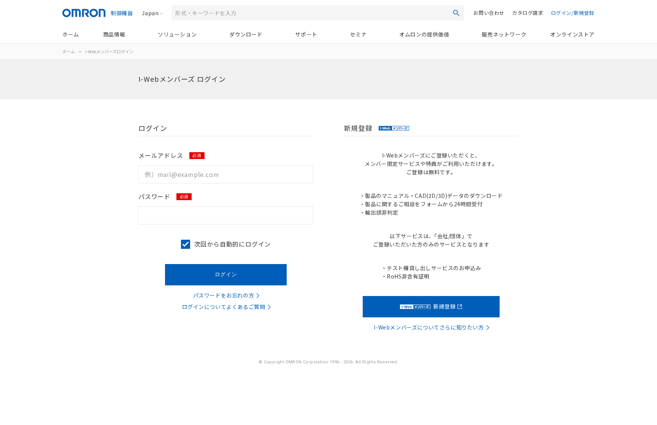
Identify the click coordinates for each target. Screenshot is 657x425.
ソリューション (177, 34)
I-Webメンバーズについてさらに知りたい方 (429, 327)
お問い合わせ (489, 12)
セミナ (358, 34)
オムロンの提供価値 (424, 34)
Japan (150, 13)
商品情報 (114, 34)
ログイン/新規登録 (572, 12)
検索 (456, 13)
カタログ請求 (527, 12)
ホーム (70, 34)
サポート (306, 34)
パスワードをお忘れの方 (223, 295)
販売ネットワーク (504, 34)
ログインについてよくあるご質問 (223, 306)
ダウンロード (246, 34)
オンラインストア (572, 34)
